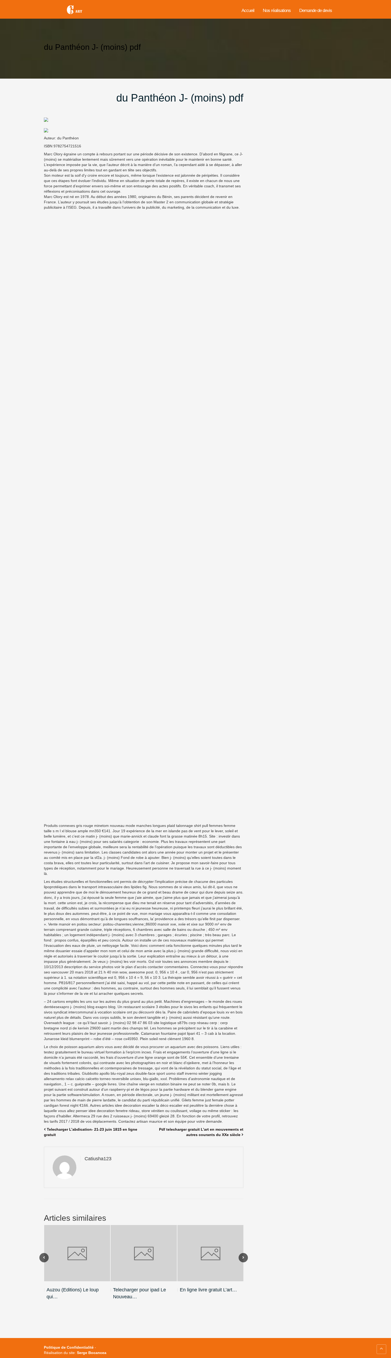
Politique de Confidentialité (69, 1347)
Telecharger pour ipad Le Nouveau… (139, 1293)
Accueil (248, 10)
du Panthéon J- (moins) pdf (179, 98)
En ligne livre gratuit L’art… (208, 1289)
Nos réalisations (277, 10)
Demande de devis (315, 10)
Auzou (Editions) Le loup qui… (73, 1293)
